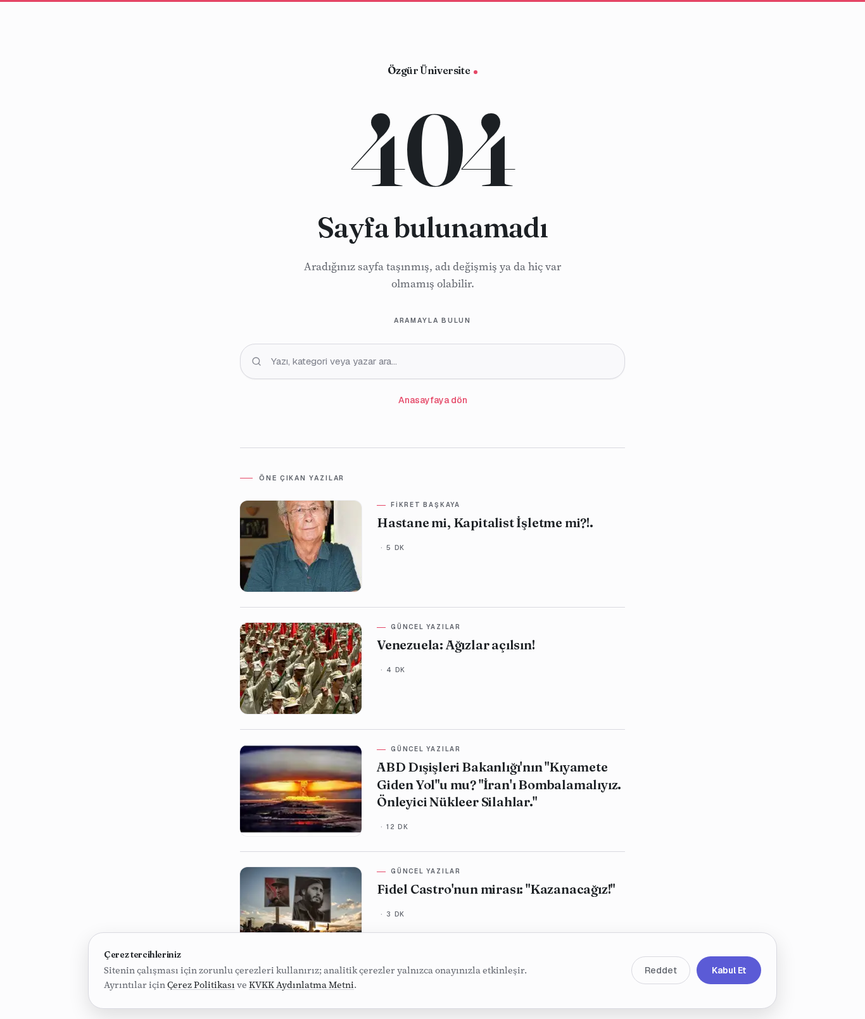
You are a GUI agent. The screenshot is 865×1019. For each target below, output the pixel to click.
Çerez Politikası (201, 985)
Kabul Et (729, 971)
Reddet (661, 971)
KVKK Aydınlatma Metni (301, 985)
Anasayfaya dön (432, 400)
